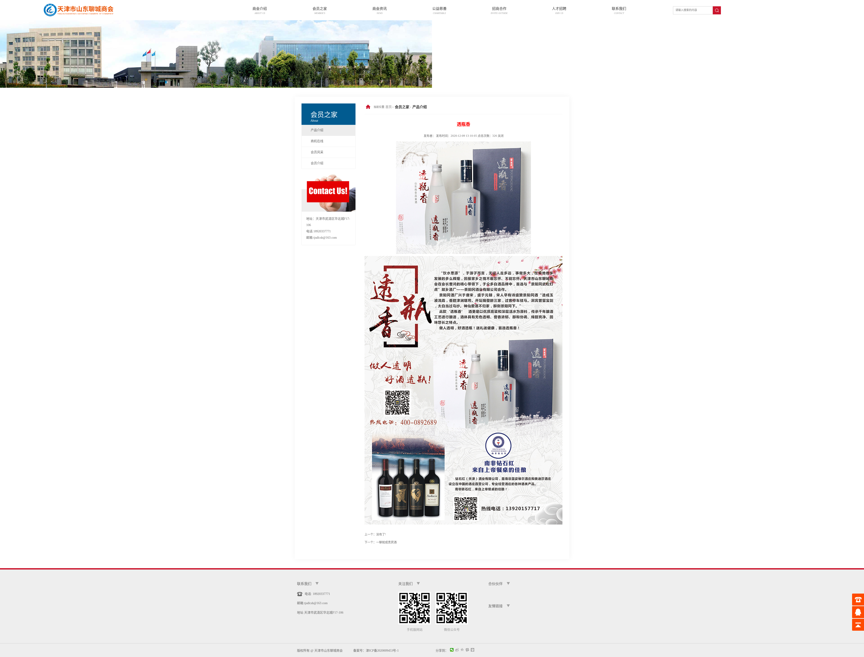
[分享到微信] (452, 650)
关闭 (501, 135)
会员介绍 (317, 163)
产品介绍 (317, 130)
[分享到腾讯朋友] (467, 650)
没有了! (381, 534)
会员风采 (317, 152)
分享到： (442, 650)
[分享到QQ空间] (462, 650)
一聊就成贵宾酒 (386, 542)
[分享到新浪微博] (457, 650)
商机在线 (317, 141)
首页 (388, 107)
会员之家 (402, 107)
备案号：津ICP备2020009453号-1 (374, 650)
